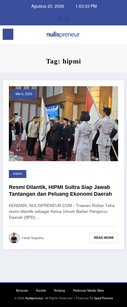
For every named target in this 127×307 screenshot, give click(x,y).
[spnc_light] (119, 36)
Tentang (59, 290)
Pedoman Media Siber (88, 290)
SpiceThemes (103, 298)
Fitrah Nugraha (32, 238)
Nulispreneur (34, 298)
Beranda (22, 290)
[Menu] (8, 34)
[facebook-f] (60, 18)
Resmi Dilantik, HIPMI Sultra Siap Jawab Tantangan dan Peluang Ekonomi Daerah (60, 190)
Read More (104, 237)
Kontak (41, 290)
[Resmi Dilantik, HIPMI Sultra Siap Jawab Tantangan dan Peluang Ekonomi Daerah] (63, 122)
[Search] (109, 35)
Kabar (17, 173)
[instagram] (67, 18)
